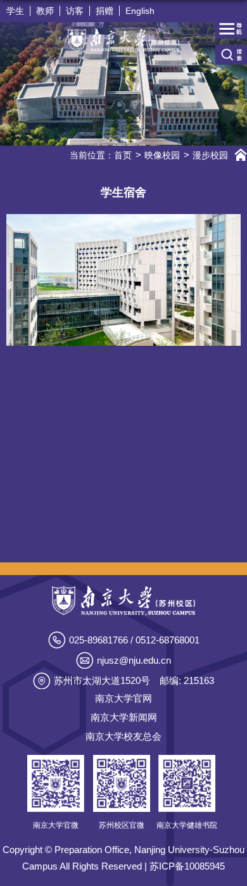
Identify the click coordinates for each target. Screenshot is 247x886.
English (140, 11)
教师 (45, 11)
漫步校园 (210, 155)
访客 (75, 11)
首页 (123, 155)
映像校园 (162, 155)
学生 (15, 11)
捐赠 (104, 11)
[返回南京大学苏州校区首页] (123, 40)
